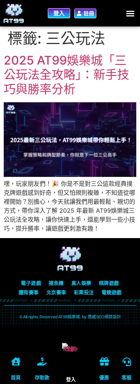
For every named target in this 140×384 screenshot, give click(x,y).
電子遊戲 (31, 283)
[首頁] (16, 361)
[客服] (126, 362)
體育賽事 (29, 292)
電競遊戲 (112, 292)
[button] (130, 13)
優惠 (104, 377)
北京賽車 (56, 292)
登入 (71, 379)
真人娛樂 (81, 283)
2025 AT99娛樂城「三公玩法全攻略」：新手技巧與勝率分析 (66, 74)
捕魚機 (56, 283)
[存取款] (42, 361)
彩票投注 (84, 292)
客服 (126, 377)
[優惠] (104, 361)
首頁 (16, 377)
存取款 (42, 377)
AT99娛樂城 (69, 317)
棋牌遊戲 (109, 283)
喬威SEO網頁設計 (104, 317)
